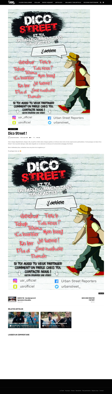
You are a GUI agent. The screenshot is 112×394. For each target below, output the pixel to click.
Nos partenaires (86, 390)
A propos (67, 390)
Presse (73, 390)
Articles (58, 2)
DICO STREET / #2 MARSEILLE (19, 323)
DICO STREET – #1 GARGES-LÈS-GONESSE (54, 323)
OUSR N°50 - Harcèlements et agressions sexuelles (26, 300)
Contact (101, 390)
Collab (37, 2)
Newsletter (78, 390)
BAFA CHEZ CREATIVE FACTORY (88, 300)
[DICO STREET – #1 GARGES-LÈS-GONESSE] (56, 320)
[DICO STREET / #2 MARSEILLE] (23, 320)
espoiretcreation (15, 137)
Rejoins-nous (95, 390)
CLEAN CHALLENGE (25, 2)
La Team (62, 390)
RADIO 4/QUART (47, 2)
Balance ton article (73, 2)
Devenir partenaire (91, 2)
